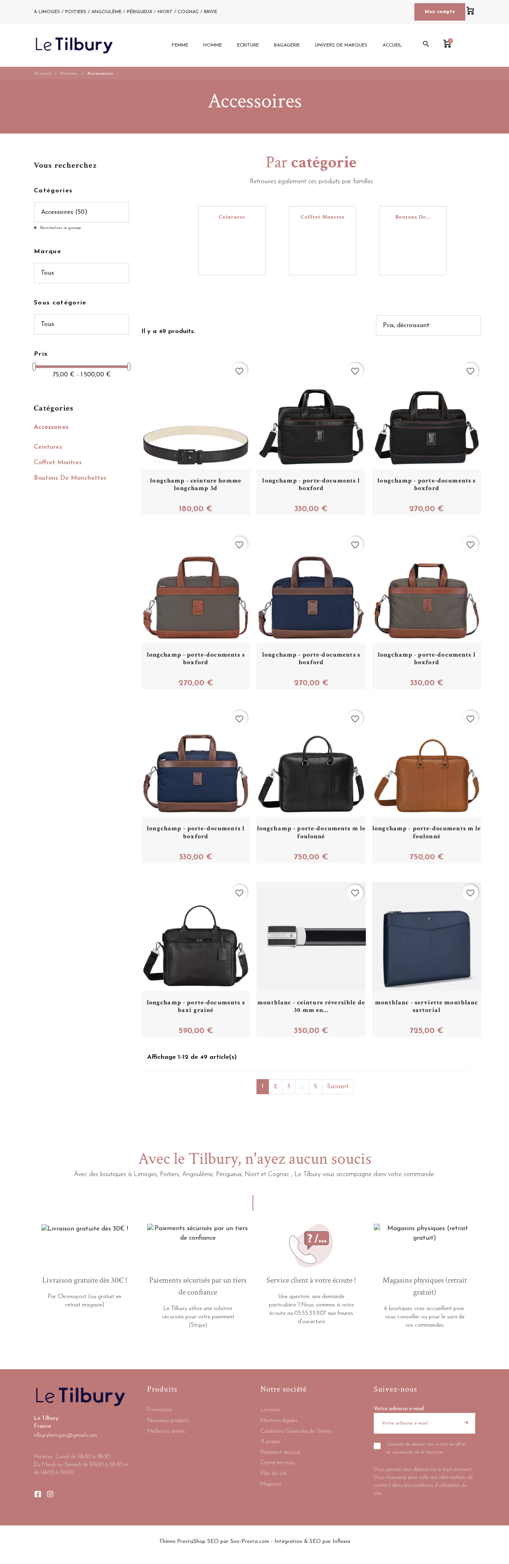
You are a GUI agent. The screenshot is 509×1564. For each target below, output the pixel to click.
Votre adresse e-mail (399, 1409)
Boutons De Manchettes (70, 478)
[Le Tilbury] (74, 45)
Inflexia (341, 1542)
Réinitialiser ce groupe (60, 228)
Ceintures (48, 447)
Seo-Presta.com (249, 1542)
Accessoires (51, 427)
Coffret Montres (58, 462)
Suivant (338, 1086)
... (302, 1086)
